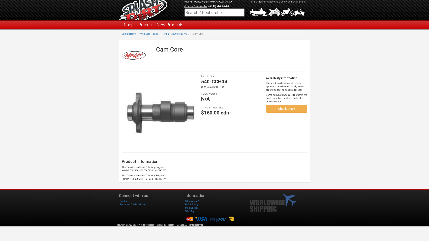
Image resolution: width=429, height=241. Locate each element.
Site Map (190, 211)
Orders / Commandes (195, 6)
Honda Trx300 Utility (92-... (175, 33)
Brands (145, 24)
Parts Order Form (259, 1)
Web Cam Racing (149, 33)
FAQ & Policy (191, 204)
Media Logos (192, 208)
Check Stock (286, 108)
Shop (129, 24)
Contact (301, 1)
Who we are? (192, 201)
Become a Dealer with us (282, 1)
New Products (170, 24)
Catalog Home (129, 33)
